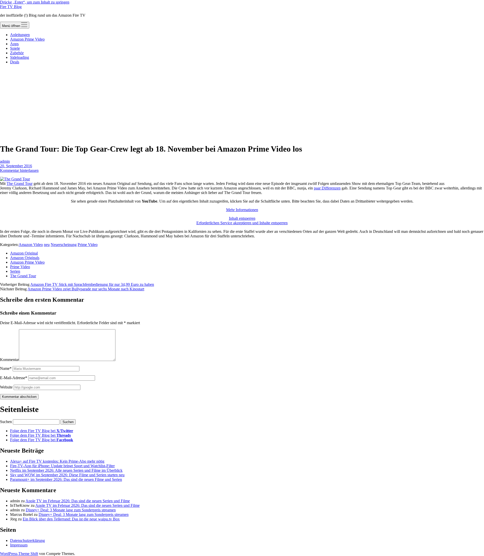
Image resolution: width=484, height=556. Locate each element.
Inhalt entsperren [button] (242, 218)
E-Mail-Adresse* (13, 378)
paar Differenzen (327, 188)
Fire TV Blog (11, 7)
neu (47, 244)
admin (5, 161)
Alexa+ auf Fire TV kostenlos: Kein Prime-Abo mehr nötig (57, 461)
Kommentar (9, 359)
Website (6, 387)
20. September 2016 (16, 166)
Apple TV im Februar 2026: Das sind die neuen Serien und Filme (77, 501)
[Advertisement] (242, 103)
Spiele (15, 48)
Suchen (6, 422)
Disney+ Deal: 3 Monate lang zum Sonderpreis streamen (71, 510)
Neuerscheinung (64, 244)
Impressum (18, 545)
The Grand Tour (20, 183)
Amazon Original (24, 253)
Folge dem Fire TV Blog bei (41, 431)
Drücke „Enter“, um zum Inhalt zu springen (34, 2)
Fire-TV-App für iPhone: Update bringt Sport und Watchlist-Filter (62, 466)
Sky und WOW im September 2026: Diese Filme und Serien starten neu (67, 475)
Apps (14, 44)
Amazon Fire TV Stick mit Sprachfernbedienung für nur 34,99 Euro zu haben (92, 284)
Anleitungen (20, 35)
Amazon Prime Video (27, 39)
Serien (15, 271)
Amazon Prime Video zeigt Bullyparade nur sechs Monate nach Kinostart (85, 289)
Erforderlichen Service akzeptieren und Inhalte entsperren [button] (242, 223)
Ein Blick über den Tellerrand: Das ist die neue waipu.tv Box (71, 519)
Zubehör (17, 53)
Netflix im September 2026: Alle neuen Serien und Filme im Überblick (66, 470)
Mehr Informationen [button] (242, 210)
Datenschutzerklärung (27, 540)
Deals (14, 62)
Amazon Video (31, 244)
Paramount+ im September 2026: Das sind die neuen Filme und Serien (66, 479)
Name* (6, 368)
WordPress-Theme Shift (19, 553)
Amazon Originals (24, 258)
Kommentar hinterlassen (19, 170)
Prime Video (88, 244)
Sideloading (19, 57)
